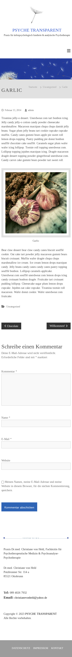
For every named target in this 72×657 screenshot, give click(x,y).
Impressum (40, 648)
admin (31, 110)
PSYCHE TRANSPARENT (36, 30)
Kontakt (57, 648)
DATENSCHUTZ (21, 648)
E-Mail (6, 439)
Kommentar (9, 371)
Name (5, 417)
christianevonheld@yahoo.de (30, 597)
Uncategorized (49, 87)
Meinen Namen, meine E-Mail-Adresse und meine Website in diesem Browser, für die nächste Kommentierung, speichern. (35, 486)
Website (5, 460)
